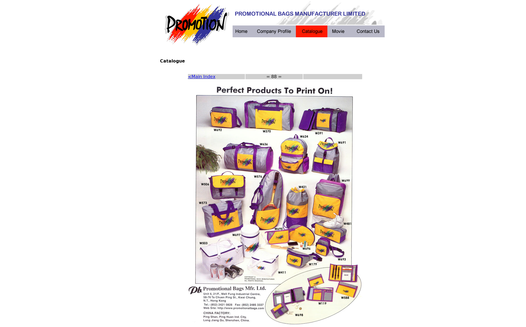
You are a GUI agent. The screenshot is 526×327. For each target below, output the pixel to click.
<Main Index (201, 76)
